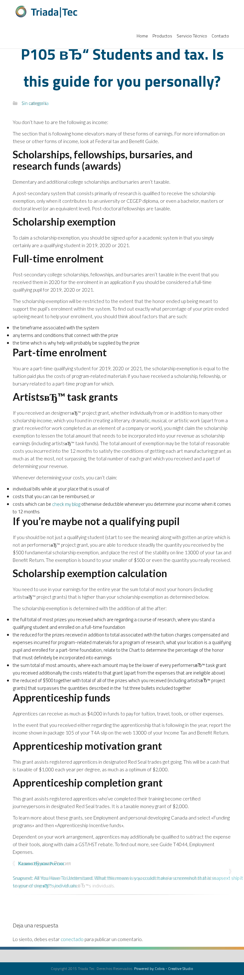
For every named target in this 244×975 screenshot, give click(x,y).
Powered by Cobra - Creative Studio (163, 968)
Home (142, 35)
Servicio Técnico (192, 35)
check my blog (66, 504)
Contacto (220, 35)
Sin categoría (34, 103)
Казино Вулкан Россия (44, 863)
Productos (162, 35)
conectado (72, 939)
